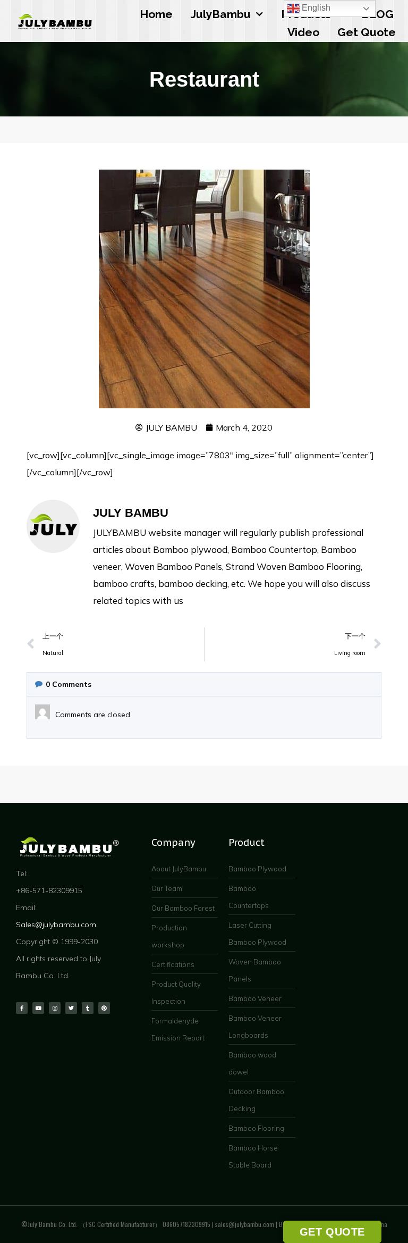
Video (303, 32)
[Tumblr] (88, 1008)
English (315, 7)
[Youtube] (38, 1008)
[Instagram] (55, 1008)
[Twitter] (71, 1008)
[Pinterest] (104, 1008)
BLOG (377, 14)
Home (156, 14)
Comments (68, 684)
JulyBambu (221, 14)
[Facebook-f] (22, 1008)
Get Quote (366, 32)
